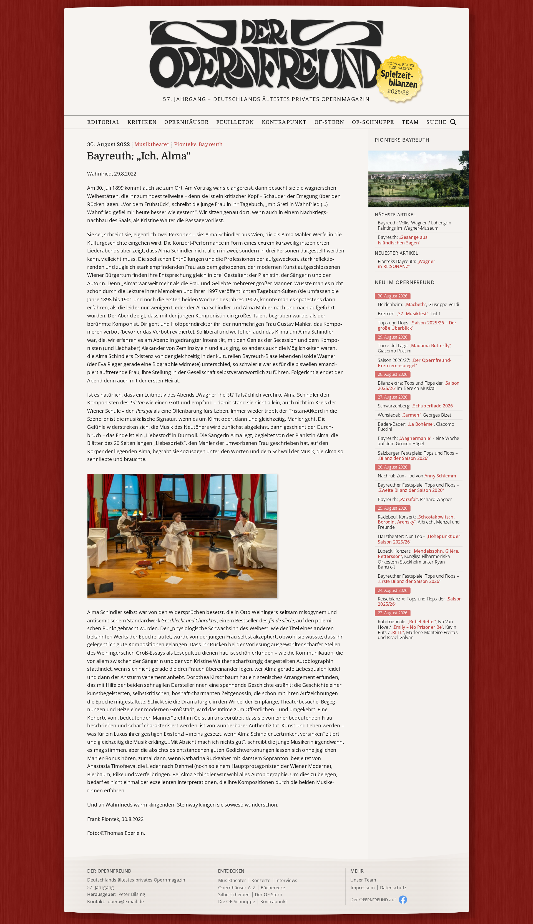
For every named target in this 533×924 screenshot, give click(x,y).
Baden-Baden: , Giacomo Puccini (416, 426)
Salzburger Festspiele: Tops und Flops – (417, 455)
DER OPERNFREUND (109, 871)
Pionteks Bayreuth (198, 144)
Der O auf (373, 900)
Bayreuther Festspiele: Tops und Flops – (418, 487)
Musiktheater (152, 144)
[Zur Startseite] (266, 54)
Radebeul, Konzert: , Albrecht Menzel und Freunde (418, 522)
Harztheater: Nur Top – (419, 539)
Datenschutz (393, 887)
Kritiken (142, 122)
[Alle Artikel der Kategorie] (419, 179)
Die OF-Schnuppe (236, 902)
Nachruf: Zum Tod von (417, 476)
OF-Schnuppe (373, 122)
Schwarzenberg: (416, 405)
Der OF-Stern (268, 894)
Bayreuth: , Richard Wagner (415, 499)
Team (410, 122)
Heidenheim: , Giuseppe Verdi (418, 304)
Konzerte (261, 880)
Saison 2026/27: (415, 363)
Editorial (103, 122)
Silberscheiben (234, 894)
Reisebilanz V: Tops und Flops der (420, 601)
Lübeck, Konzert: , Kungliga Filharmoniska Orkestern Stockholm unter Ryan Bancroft (418, 559)
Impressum (363, 887)
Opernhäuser (186, 122)
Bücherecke (273, 887)
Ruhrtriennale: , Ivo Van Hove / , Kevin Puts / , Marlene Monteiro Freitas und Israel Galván (417, 629)
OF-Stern (330, 122)
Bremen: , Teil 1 (409, 314)
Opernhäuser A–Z (237, 887)
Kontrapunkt (284, 122)
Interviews (286, 880)
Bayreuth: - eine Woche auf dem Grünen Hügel (418, 441)
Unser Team (363, 880)
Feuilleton (235, 122)
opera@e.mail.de (126, 901)
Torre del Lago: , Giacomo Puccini (415, 348)
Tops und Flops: (417, 325)
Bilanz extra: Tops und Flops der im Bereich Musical (418, 385)
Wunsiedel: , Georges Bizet (414, 414)
